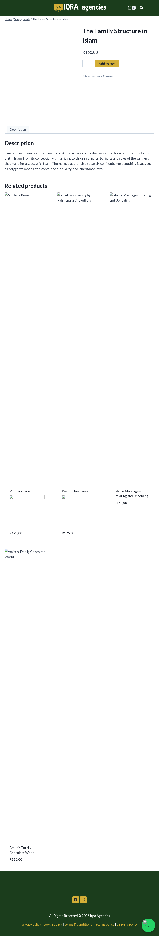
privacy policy (31, 924)
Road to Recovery (75, 491)
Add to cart (107, 63)
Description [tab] (18, 129)
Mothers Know (20, 491)
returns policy (104, 924)
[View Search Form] (141, 7)
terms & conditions (78, 924)
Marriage (108, 75)
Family (98, 75)
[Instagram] (83, 899)
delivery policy (127, 924)
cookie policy (52, 924)
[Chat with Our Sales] (148, 925)
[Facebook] (75, 899)
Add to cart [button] (124, 514)
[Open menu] (150, 8)
